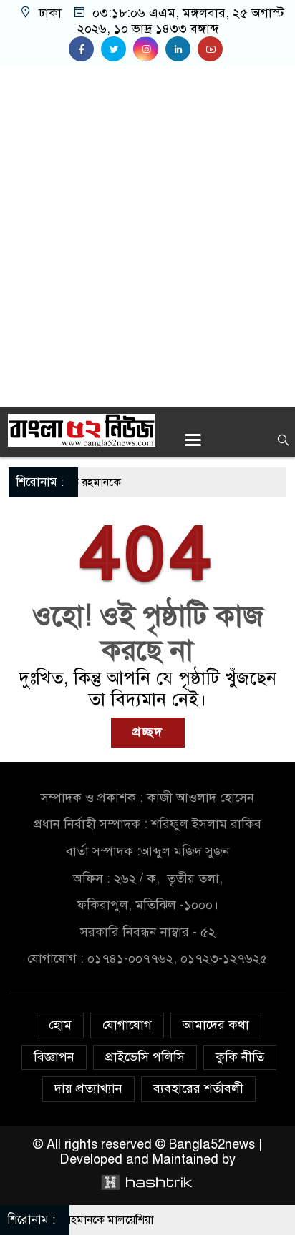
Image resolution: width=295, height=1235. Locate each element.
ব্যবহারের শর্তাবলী (198, 1088)
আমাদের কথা (216, 1025)
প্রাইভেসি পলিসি (145, 1057)
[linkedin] (181, 49)
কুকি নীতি (240, 1057)
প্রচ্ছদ (147, 732)
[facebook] (85, 49)
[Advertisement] (147, 236)
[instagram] (149, 49)
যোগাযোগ (127, 1025)
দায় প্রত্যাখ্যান (88, 1088)
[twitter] (117, 49)
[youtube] (212, 49)
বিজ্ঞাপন (54, 1057)
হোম (60, 1025)
